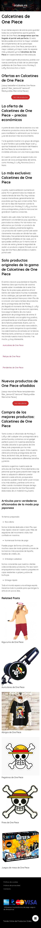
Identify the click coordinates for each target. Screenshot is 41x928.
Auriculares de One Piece (13, 345)
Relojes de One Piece (11, 356)
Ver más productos (20, 97)
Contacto (7, 889)
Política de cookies (11, 882)
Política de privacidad (12, 885)
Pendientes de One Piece (13, 367)
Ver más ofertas (20, 403)
